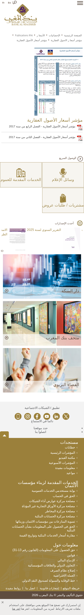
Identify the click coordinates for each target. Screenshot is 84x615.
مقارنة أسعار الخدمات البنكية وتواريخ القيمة (47, 535)
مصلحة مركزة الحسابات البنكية (55, 516)
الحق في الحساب (64, 496)
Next (2, 251)
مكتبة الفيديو (67, 457)
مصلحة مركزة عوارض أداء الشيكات (52, 501)
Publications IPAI (24, 35)
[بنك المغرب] (20, 14)
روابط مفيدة (13, 588)
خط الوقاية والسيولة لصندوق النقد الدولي (48, 580)
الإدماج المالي (66, 560)
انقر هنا (16, 608)
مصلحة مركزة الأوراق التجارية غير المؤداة (48, 506)
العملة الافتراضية (64, 575)
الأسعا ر (41, 35)
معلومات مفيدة (65, 468)
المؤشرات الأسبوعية (62, 462)
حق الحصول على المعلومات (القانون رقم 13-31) (44, 550)
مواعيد (70, 473)
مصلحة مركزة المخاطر (60, 511)
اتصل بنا (30, 588)
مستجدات (69, 442)
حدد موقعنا (41, 428)
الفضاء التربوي (66, 384)
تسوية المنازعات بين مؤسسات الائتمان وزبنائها (45, 521)
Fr (3, 2)
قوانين (71, 555)
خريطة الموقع (71, 588)
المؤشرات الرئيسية (62, 452)
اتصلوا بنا (40, 431)
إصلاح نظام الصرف (62, 570)
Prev (2, 251)
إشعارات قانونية (49, 588)
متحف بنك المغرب (62, 338)
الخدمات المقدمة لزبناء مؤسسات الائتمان (48, 484)
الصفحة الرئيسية (73, 35)
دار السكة (70, 291)
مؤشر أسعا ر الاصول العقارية (66, 40)
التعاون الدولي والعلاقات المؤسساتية (51, 565)
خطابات (70, 447)
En (9, 2)
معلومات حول (65, 545)
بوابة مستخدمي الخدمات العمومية (53, 490)
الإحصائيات (54, 35)
